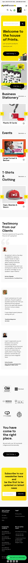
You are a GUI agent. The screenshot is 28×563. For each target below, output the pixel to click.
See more (21, 96)
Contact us (4, 517)
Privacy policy (18, 513)
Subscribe (21, 494)
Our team (4, 515)
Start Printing (10, 53)
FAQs (3, 520)
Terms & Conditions (20, 516)
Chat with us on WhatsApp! (17, 557)
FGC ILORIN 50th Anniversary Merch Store (6, 533)
